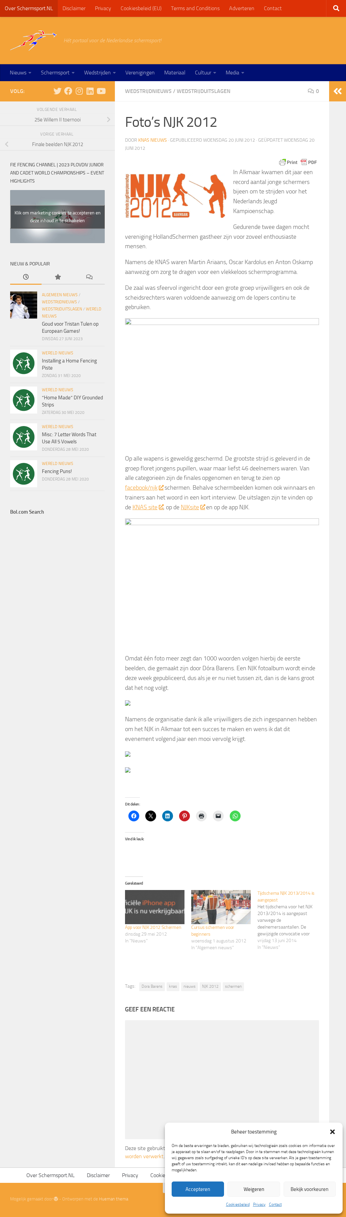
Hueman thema (113, 1198)
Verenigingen (140, 72)
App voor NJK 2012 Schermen (153, 927)
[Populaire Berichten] (57, 277)
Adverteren (241, 8)
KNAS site (144, 507)
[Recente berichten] (26, 277)
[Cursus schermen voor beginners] (221, 907)
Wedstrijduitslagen (203, 91)
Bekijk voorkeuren (309, 1189)
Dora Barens (152, 986)
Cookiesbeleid (238, 1204)
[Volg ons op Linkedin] (90, 91)
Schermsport (55, 72)
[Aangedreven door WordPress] (56, 1199)
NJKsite (190, 507)
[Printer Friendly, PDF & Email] (298, 162)
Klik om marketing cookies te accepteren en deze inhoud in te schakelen (58, 217)
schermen (233, 986)
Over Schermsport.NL (29, 8)
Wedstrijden (97, 72)
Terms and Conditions (195, 8)
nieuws (189, 986)
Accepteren (198, 1189)
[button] (332, 1131)
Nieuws (18, 72)
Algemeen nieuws (60, 294)
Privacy (259, 1204)
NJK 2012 (210, 986)
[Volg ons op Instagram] (79, 91)
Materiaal (175, 72)
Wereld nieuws (57, 353)
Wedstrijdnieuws (148, 91)
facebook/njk (141, 487)
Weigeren (254, 1189)
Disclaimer (74, 8)
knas (173, 986)
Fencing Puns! (57, 471)
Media (232, 72)
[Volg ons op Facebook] (68, 91)
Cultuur (203, 72)
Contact (275, 1204)
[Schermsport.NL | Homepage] (33, 40)
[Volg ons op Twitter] (57, 91)
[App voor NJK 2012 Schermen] (154, 907)
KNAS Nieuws (152, 140)
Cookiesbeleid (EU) (141, 8)
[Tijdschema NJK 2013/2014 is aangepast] (290, 920)
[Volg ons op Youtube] (101, 91)
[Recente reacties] (89, 277)
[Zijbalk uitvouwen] (337, 91)
